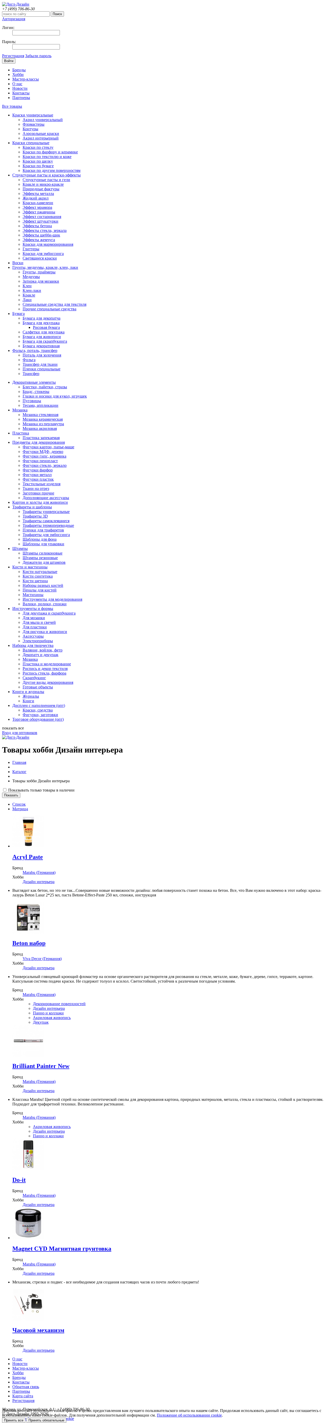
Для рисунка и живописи (45, 631)
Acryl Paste (27, 857)
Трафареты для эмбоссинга (46, 534)
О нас (17, 84)
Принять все (13, 1420)
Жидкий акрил (36, 198)
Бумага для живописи (42, 336)
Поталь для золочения (42, 355)
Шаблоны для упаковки (43, 544)
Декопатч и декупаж (40, 655)
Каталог (19, 771)
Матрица (20, 809)
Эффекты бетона (37, 226)
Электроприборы (38, 641)
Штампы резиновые (40, 558)
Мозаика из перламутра (43, 424)
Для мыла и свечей (39, 622)
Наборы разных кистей (43, 585)
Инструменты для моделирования (52, 599)
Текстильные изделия (41, 484)
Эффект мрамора (37, 207)
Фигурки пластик (38, 479)
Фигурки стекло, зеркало (45, 465)
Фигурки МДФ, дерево (43, 451)
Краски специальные (30, 143)
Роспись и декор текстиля (45, 668)
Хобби (18, 74)
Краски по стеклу (38, 147)
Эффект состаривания (42, 216)
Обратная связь (25, 1387)
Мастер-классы (25, 79)
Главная (19, 762)
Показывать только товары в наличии (41, 790)
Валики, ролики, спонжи (45, 604)
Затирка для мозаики (41, 281)
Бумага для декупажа (41, 323)
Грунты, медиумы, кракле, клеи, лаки (45, 267)
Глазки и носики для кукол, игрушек (55, 396)
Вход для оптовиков (19, 732)
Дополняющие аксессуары (46, 498)
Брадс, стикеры (36, 391)
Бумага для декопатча (41, 318)
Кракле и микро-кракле (43, 184)
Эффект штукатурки (40, 221)
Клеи (27, 286)
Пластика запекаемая (41, 438)
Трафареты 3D (35, 516)
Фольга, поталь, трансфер (34, 350)
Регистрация (13, 56)
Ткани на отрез (36, 488)
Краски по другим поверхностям (51, 170)
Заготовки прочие (38, 493)
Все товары (12, 106)
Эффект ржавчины (39, 212)
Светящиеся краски (40, 258)
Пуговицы (32, 401)
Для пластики (35, 627)
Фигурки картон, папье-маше (48, 447)
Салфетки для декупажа (44, 332)
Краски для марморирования (48, 244)
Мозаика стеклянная (40, 414)
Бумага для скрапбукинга (45, 341)
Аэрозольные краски (41, 133)
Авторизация (13, 19)
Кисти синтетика (38, 576)
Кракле (29, 295)
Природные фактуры (41, 189)
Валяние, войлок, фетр (42, 650)
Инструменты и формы (32, 608)
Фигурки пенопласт (40, 461)
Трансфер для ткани (40, 364)
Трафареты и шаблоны (32, 507)
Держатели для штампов (44, 562)
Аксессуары (33, 636)
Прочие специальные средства (49, 309)
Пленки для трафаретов (43, 530)
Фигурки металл (37, 474)
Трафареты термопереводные (48, 525)
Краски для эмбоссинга (43, 253)
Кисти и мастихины (30, 567)
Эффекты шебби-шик (41, 235)
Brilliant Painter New (40, 1066)
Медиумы (31, 276)
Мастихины (33, 594)
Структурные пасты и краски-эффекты (46, 175)
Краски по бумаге (38, 166)
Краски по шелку (38, 161)
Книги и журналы (28, 691)
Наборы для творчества (32, 645)
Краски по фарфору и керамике (50, 152)
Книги (28, 701)
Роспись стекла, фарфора (44, 673)
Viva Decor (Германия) (42, 958)
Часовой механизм (38, 1330)
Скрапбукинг (34, 678)
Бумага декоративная (41, 346)
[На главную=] (15, 4)
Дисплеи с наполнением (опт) (38, 705)
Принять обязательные (46, 1420)
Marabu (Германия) (39, 872)
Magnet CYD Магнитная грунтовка (61, 1248)
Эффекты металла (38, 193)
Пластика (20, 433)
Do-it (19, 1180)
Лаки (27, 300)
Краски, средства (38, 710)
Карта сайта (22, 1396)
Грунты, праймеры (39, 272)
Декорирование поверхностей (59, 1004)
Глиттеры (31, 249)
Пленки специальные (41, 369)
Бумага (18, 313)
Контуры (30, 129)
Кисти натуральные (40, 571)
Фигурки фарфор (38, 470)
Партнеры (21, 97)
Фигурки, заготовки (40, 715)
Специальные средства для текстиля (54, 304)
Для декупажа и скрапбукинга (49, 613)
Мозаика (20, 410)
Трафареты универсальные (46, 511)
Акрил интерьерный (41, 138)
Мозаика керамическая (43, 419)
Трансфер (31, 373)
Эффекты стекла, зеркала (45, 230)
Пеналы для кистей (40, 590)
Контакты (21, 93)
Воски (17, 263)
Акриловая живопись (52, 1017)
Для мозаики (34, 618)
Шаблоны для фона (40, 539)
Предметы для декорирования (38, 442)
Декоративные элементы (34, 382)
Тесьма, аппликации (40, 405)
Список (19, 804)
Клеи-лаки (32, 290)
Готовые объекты (38, 687)
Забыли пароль (38, 56)
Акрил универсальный (43, 119)
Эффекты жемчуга (39, 240)
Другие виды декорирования (48, 682)
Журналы (31, 696)
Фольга (29, 360)
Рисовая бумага (46, 327)
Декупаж (41, 1022)
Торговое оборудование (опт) (38, 719)
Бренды (19, 70)
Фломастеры (33, 124)
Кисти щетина (35, 581)
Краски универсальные (32, 115)
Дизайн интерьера (38, 882)
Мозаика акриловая (40, 428)
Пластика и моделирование (47, 664)
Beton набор (28, 943)
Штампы (20, 548)
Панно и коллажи (48, 1013)
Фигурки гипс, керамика (44, 456)
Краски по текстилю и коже (47, 156)
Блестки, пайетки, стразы (45, 387)
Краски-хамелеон (38, 203)
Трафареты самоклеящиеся (46, 521)
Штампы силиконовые (42, 553)
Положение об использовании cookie (189, 1415)
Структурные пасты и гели (46, 179)
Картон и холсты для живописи (40, 502)
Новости (20, 88)
